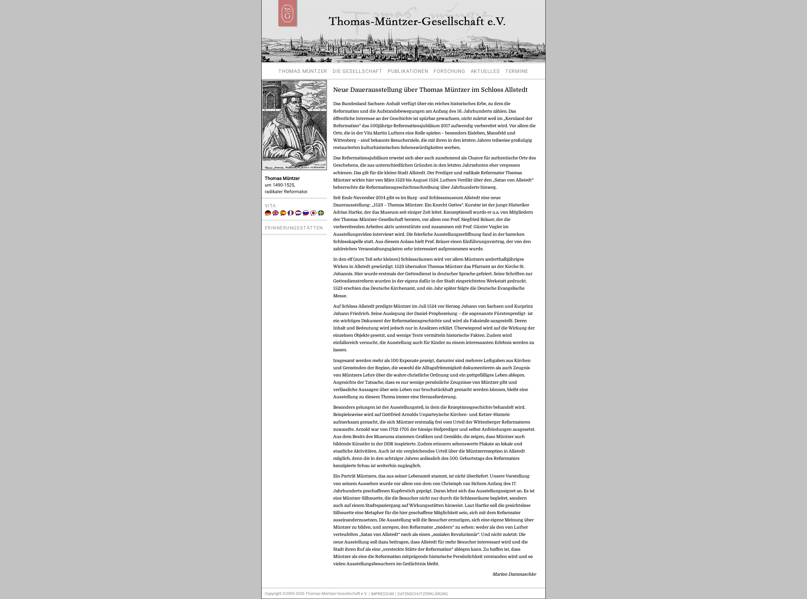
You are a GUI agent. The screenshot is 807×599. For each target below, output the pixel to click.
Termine (516, 71)
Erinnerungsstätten (294, 228)
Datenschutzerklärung (423, 594)
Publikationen (408, 71)
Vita (270, 206)
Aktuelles (485, 71)
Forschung (449, 71)
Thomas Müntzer (302, 71)
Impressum (382, 594)
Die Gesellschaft (357, 71)
